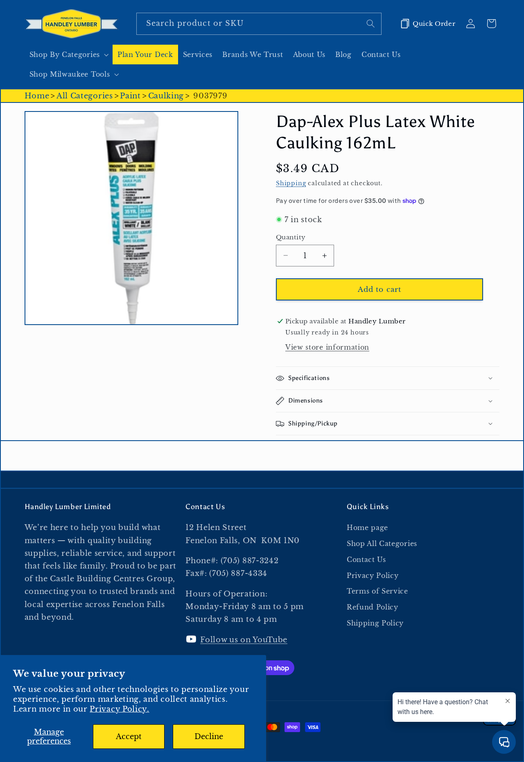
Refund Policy (372, 607)
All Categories (84, 95)
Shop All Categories (382, 543)
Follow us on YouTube (243, 639)
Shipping (291, 183)
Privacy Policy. (119, 709)
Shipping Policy (375, 623)
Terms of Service (377, 591)
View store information (327, 347)
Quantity (291, 237)
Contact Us (366, 559)
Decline (208, 736)
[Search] (370, 23)
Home (37, 95)
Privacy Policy (373, 575)
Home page (367, 527)
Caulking (166, 95)
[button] (69, 54)
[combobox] (259, 23)
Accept (129, 736)
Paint (130, 95)
